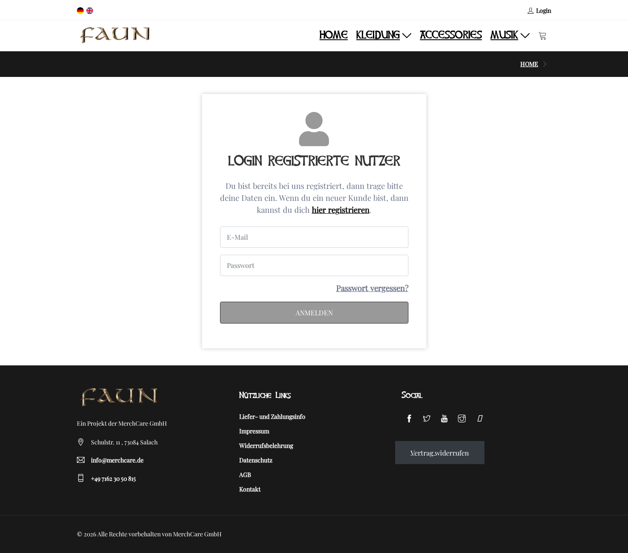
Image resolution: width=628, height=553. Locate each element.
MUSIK (504, 35)
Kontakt (250, 489)
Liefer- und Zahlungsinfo (272, 416)
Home (334, 35)
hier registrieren (341, 209)
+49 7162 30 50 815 (113, 478)
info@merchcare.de (117, 460)
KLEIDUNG (378, 35)
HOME (529, 64)
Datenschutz (256, 460)
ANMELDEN (314, 312)
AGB (245, 475)
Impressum (254, 431)
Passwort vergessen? (372, 288)
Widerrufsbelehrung (266, 445)
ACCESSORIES (451, 35)
